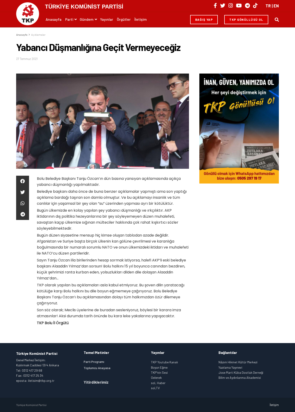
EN (276, 5)
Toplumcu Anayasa (97, 368)
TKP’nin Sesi (159, 372)
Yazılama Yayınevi (230, 367)
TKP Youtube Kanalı (164, 362)
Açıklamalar (38, 34)
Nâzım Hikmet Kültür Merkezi (237, 362)
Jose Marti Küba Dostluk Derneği (240, 372)
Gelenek (156, 377)
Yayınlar (106, 19)
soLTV (155, 388)
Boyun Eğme (159, 367)
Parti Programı (94, 362)
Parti (69, 19)
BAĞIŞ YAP (204, 19)
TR (268, 5)
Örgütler (124, 19)
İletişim (140, 19)
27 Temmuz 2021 (27, 59)
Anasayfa (54, 19)
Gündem (87, 19)
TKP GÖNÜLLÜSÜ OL (246, 19)
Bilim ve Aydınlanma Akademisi (239, 377)
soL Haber (158, 383)
